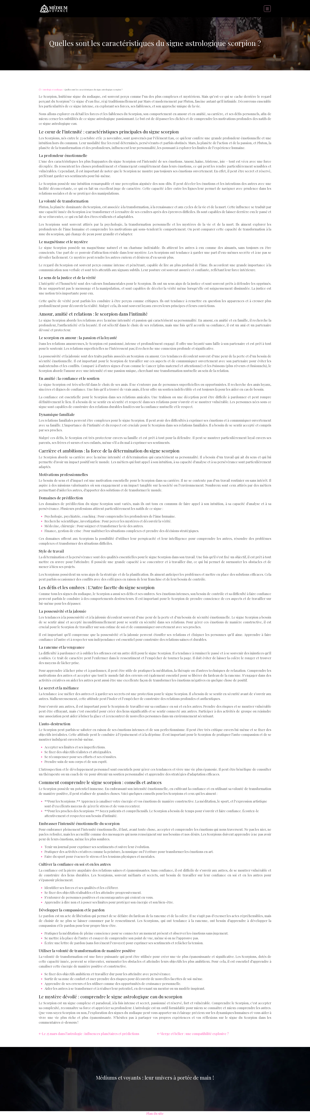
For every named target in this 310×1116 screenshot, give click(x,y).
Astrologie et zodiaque (53, 89)
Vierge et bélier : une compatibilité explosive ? (194, 1034)
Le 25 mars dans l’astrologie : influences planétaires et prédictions (90, 1034)
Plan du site (155, 1113)
